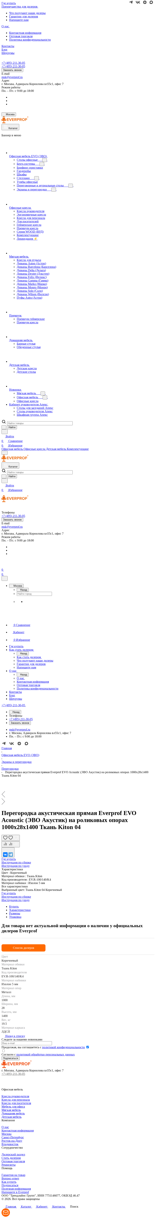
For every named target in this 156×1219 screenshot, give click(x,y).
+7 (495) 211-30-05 (13, 62)
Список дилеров (23, 947)
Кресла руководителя (15, 1096)
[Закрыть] (5, 578)
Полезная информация (16, 1188)
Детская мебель (11, 1116)
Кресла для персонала (16, 1099)
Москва (6, 1134)
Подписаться (10, 1185)
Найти (12, 427)
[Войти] (3, 565)
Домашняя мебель (13, 1113)
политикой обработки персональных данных (45, 1054)
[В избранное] (11, 838)
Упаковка (15, 916)
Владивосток (10, 1144)
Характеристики (20, 910)
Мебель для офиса (13, 1106)
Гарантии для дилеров (23, 16)
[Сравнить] (11, 844)
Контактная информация (25, 32)
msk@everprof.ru (12, 77)
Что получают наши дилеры (27, 13)
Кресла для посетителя (16, 1103)
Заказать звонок (12, 70)
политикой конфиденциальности (63, 1047)
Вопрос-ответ (10, 1178)
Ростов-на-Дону (12, 1140)
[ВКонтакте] (5, 854)
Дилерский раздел (13, 1154)
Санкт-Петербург (13, 1137)
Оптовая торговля (21, 36)
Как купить (9, 1181)
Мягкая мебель (11, 1110)
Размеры (14, 913)
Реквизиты (9, 1164)
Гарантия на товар (13, 1175)
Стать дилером (11, 1157)
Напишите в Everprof (15, 1192)
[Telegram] (10, 854)
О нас (5, 1127)
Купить (14, 906)
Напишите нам (19, 19)
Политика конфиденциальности (30, 39)
